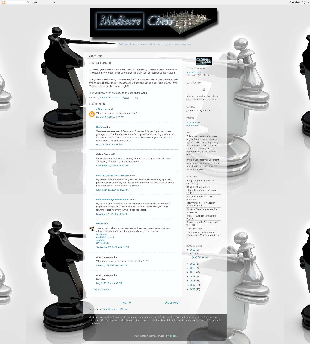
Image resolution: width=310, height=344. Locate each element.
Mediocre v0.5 (193, 72)
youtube (100, 240)
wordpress (101, 234)
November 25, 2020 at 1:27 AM (112, 214)
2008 (193, 281)
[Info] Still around (200, 257)
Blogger (173, 336)
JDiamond (101, 109)
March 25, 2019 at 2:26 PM (110, 117)
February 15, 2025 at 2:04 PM (111, 265)
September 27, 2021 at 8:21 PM (112, 247)
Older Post (172, 302)
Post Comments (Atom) (115, 309)
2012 (193, 268)
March (196, 253)
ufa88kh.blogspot (105, 237)
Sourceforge (192, 125)
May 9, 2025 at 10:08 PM (109, 283)
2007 (193, 285)
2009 (193, 276)
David (99, 127)
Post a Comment (101, 289)
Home (127, 302)
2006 (193, 289)
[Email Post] (136, 97)
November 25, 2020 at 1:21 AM (112, 190)
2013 (193, 264)
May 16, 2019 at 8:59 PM (109, 144)
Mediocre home (194, 122)
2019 (193, 250)
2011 (193, 272)
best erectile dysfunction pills (112, 199)
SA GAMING (102, 243)
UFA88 (99, 223)
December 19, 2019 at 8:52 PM (112, 165)
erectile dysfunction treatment (112, 175)
